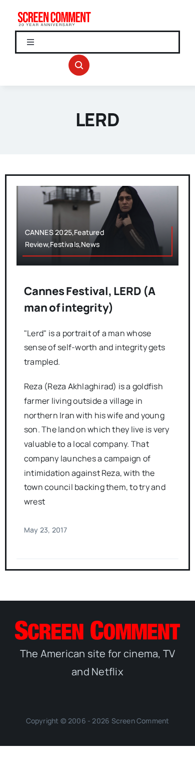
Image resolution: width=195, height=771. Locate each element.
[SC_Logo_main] (97, 624)
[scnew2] (54, 14)
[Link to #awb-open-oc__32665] (79, 65)
